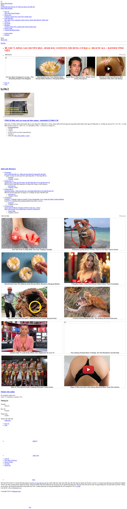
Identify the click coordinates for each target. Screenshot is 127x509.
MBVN (34, 441)
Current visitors (8, 27)
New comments (15, 20)
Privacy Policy (8, 462)
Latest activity (8, 33)
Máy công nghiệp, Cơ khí (21, 136)
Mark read (45, 20)
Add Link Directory (8, 169)
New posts (7, 13)
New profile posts (26, 16)
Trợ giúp (6, 464)
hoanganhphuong (13, 127)
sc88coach (7, 420)
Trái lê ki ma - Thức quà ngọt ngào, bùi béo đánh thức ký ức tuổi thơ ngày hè (27, 182)
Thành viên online (8, 392)
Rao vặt (6, 11)
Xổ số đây (7, 23)
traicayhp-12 (12, 186)
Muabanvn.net (16, 491)
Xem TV (7, 21)
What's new (7, 15)
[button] (2, 5)
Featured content (9, 16)
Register (6, 35)
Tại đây (78, 486)
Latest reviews (25, 20)
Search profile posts (30, 27)
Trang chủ (7, 465)
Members (7, 25)
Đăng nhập (4, 40)
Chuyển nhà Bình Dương (11, 30)
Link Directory (8, 18)
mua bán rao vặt (41, 483)
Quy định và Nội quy (10, 460)
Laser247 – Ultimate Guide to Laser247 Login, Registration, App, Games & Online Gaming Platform (34, 199)
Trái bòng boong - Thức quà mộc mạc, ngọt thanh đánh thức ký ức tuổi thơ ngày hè (29, 191)
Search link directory (36, 20)
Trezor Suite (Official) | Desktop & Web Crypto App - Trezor (22, 207)
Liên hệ (6, 458)
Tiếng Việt (35, 455)
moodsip (10, 177)
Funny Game (8, 28)
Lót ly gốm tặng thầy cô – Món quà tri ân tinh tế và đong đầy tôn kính (24, 174)
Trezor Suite (11, 211)
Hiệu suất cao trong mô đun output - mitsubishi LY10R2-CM (31, 120)
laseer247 (11, 202)
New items (7, 20)
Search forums (15, 13)
